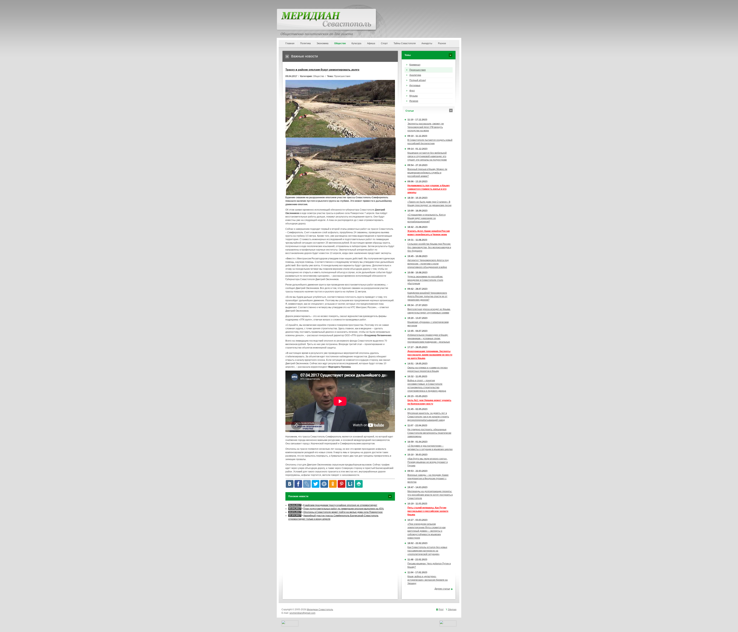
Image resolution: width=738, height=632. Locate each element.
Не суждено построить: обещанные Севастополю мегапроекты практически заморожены (429, 433)
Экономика (322, 43)
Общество (340, 43)
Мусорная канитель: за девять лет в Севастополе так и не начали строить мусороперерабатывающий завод (428, 416)
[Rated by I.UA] (290, 626)
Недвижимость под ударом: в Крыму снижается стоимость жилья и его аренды (428, 189)
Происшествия (417, 70)
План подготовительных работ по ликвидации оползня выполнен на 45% (343, 508)
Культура (356, 43)
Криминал (414, 64)
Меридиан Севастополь (320, 609)
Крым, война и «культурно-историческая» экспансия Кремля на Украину (427, 580)
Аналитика (415, 75)
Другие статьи (442, 588)
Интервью (414, 85)
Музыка (413, 96)
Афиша (371, 43)
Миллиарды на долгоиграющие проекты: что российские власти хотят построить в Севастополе (430, 495)
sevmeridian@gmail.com (302, 613)
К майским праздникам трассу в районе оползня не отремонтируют (340, 505)
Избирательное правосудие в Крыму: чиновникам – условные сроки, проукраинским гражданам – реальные (428, 338)
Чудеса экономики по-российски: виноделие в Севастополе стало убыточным (425, 280)
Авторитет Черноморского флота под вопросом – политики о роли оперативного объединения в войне (428, 264)
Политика (305, 43)
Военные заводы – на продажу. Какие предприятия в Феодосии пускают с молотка (428, 478)
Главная (289, 43)
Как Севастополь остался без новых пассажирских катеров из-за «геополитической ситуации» (427, 551)
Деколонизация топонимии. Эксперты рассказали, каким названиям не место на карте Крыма (429, 355)
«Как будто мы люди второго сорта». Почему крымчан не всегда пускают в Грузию (427, 462)
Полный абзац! (417, 80)
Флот (412, 90)
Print (441, 609)
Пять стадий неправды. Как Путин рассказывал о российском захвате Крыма (427, 511)
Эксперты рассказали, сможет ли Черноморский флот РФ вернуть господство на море (425, 127)
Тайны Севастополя (405, 43)
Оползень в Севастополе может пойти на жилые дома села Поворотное (343, 512)
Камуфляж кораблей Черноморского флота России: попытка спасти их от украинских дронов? (427, 296)
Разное (442, 43)
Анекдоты (426, 43)
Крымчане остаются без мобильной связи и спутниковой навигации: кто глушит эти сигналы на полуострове (427, 156)
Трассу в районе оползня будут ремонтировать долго (322, 69)
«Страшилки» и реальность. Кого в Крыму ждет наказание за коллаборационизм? (426, 218)
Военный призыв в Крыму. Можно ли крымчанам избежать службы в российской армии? (427, 172)
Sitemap (452, 609)
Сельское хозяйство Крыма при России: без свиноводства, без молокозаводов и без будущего (429, 247)
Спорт (384, 43)
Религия (413, 101)
